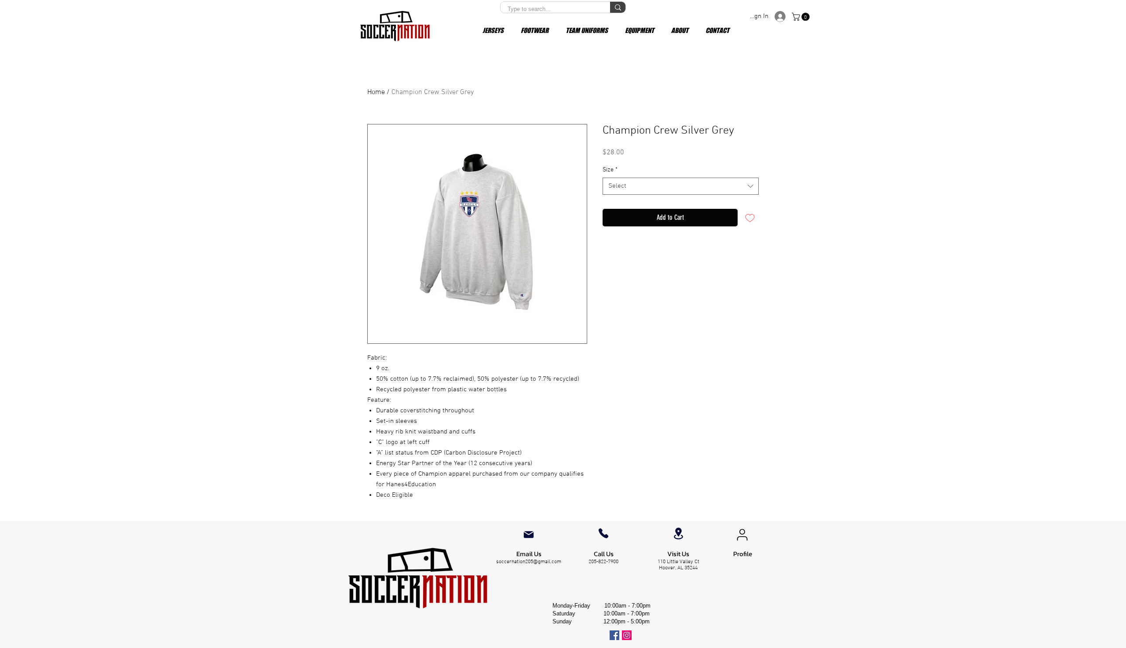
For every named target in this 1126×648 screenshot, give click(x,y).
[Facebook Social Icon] (614, 635)
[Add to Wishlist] (750, 217)
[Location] (678, 533)
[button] (802, 17)
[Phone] (603, 533)
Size (610, 170)
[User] (742, 534)
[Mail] (528, 534)
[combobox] (681, 186)
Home (376, 92)
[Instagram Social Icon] (627, 635)
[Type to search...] (617, 7)
